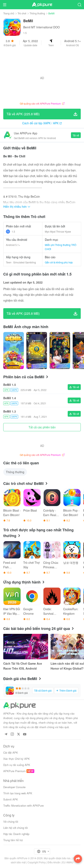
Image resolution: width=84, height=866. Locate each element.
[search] (79, 4)
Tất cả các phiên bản (42, 427)
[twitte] (18, 734)
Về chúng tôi (10, 821)
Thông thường (37, 13)
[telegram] (5, 734)
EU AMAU (67, 862)
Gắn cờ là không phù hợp (59, 262)
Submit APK (10, 799)
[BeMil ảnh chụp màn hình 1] (36, 350)
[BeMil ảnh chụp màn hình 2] (60, 350)
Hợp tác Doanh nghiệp (16, 834)
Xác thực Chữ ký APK (16, 759)
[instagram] (12, 734)
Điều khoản (54, 862)
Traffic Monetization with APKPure (23, 805)
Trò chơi (22, 13)
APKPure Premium (14, 771)
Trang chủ (8, 13)
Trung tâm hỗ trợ (13, 840)
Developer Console (14, 787)
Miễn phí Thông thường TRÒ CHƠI (60, 247)
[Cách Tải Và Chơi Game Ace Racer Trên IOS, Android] (25, 646)
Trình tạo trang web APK (17, 793)
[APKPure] (42, 4)
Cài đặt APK (10, 752)
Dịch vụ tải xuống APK (16, 765)
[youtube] (24, 734)
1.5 (13, 231)
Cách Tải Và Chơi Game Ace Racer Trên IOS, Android (22, 665)
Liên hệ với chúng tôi (15, 828)
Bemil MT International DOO (41, 27)
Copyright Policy (37, 862)
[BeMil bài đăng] (13, 350)
